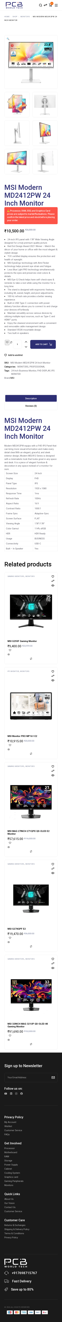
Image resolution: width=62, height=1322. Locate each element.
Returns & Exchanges (14, 1225)
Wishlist (8, 1126)
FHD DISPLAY (43, 370)
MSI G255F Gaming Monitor (22, 641)
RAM (6, 1156)
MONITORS (22, 366)
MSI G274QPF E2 (17, 928)
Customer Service (13, 1130)
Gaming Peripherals (13, 1181)
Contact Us (9, 1207)
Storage (8, 1160)
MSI (12, 378)
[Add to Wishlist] (7, 342)
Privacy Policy (11, 1237)
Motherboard (10, 1152)
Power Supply (11, 1164)
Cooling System (12, 1173)
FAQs (7, 1134)
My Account (10, 1122)
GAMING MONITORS (16, 576)
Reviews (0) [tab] (31, 406)
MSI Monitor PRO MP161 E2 (22, 736)
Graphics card (11, 1177)
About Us (9, 1199)
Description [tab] (31, 398)
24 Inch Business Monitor (23, 370)
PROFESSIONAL (37, 366)
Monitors (8, 1185)
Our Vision (9, 1203)
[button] (8, 39)
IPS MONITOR (13, 671)
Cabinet (8, 1168)
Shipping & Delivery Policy (16, 1229)
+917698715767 (24, 1273)
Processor (9, 1148)
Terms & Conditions (14, 1233)
